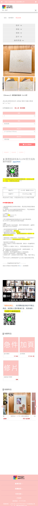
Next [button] (36, 406)
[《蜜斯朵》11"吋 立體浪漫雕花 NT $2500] (19, 404)
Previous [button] (2, 406)
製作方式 (19, 136)
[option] (11, 84)
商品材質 (14, 152)
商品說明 (6, 152)
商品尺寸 (19, 128)
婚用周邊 (17, 40)
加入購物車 (28, 144)
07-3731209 (22, 501)
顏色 (19, 121)
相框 (18, 33)
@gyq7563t (16, 162)
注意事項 (21, 152)
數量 (19, 113)
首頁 (5, 17)
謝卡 (18, 37)
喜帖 (18, 29)
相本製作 (11, 17)
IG (20, 265)
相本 (18, 25)
